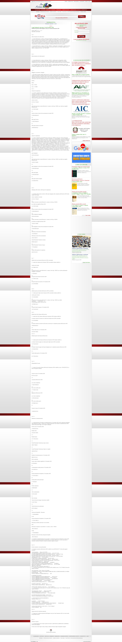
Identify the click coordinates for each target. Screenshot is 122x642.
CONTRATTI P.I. (83, 636)
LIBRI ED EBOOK (53, 11)
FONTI (86, 1)
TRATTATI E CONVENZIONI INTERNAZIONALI (70, 11)
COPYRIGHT (82, 1)
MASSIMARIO (36, 636)
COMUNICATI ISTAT (64, 636)
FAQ (89, 1)
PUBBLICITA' (70, 1)
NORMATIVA (57, 636)
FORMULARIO (83, 11)
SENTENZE (42, 636)
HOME (66, 1)
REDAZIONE (76, 1)
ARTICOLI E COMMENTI (49, 636)
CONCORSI (59, 11)
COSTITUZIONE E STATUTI (74, 636)
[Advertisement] (72, 6)
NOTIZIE (37, 11)
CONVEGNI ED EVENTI (44, 11)
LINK (88, 636)
